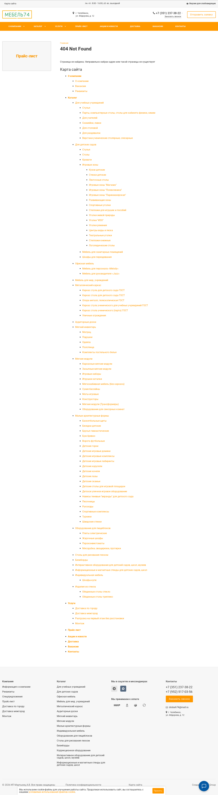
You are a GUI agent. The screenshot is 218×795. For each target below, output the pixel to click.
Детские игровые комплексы (98, 456)
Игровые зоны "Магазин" (103, 185)
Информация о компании (16, 687)
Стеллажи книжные (99, 240)
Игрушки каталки (92, 379)
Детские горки (90, 446)
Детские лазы (90, 476)
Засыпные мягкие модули (96, 368)
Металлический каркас (88, 285)
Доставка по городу (86, 608)
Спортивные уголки (100, 205)
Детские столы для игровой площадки (103, 486)
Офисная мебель (84, 263)
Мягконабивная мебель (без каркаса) (103, 384)
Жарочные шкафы (92, 538)
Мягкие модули (83, 358)
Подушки (87, 337)
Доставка (135, 26)
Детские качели (91, 471)
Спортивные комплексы (95, 511)
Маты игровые (90, 394)
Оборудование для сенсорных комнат (103, 409)
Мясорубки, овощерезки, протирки (101, 548)
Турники (87, 516)
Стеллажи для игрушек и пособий (107, 210)
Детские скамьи (91, 481)
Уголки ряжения (98, 225)
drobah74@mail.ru (178, 707)
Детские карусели (92, 466)
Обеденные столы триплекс (97, 596)
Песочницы (88, 501)
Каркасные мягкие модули (97, 363)
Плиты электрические (94, 533)
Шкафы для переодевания (97, 257)
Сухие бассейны (91, 389)
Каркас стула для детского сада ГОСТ (103, 290)
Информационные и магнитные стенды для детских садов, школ (111, 570)
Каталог (38, 26)
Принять (158, 791)
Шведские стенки (92, 521)
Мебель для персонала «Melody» (100, 268)
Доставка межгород (86, 613)
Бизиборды (81, 560)
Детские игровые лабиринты (98, 461)
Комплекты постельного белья (99, 352)
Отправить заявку (201, 14)
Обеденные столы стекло (96, 591)
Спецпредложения (12, 696)
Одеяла (86, 342)
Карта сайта (10, 3)
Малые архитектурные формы (92, 415)
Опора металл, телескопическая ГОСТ (103, 300)
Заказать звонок (173, 16)
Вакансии (158, 26)
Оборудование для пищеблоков (92, 528)
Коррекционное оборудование (73, 750)
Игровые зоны (90, 164)
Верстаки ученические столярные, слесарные (107, 138)
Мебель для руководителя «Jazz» (101, 273)
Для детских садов (85, 144)
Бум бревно (88, 436)
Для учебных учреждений (89, 102)
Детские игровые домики (96, 451)
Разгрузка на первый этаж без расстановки (99, 618)
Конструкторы (90, 399)
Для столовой (90, 128)
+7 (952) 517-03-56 (179, 692)
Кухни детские (97, 169)
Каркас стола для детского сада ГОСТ (103, 295)
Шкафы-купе (89, 580)
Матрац (86, 332)
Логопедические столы (102, 245)
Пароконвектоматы (93, 543)
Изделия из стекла (85, 586)
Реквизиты (81, 91)
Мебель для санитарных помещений (102, 252)
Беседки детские (91, 425)
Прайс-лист (81, 26)
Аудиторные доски (85, 322)
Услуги (58, 26)
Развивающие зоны (100, 200)
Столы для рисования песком (91, 554)
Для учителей (89, 117)
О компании (14, 26)
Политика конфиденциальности (83, 784)
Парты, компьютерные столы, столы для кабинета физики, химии (118, 112)
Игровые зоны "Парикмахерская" (107, 195)
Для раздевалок (91, 133)
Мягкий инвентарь (85, 327)
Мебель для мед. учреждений (91, 280)
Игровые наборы (91, 374)
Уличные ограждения (94, 315)
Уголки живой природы (102, 215)
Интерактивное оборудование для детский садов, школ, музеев (110, 565)
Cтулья (86, 107)
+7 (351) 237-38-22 (168, 13)
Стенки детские (97, 174)
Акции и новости (109, 26)
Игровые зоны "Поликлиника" (105, 190)
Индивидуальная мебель (89, 575)
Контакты (180, 26)
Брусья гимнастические (95, 430)
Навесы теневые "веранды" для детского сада (107, 496)
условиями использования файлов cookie (52, 792)
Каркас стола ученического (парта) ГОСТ (105, 310)
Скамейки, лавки (91, 122)
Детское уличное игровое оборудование (104, 491)
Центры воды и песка (101, 230)
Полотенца (88, 347)
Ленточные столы (99, 179)
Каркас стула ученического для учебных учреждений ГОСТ (115, 305)
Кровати (87, 159)
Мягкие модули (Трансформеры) (100, 404)
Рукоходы (87, 506)
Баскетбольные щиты (94, 420)
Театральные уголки (100, 235)
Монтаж (79, 623)
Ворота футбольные (93, 441)
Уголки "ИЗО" (96, 220)
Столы (85, 154)
